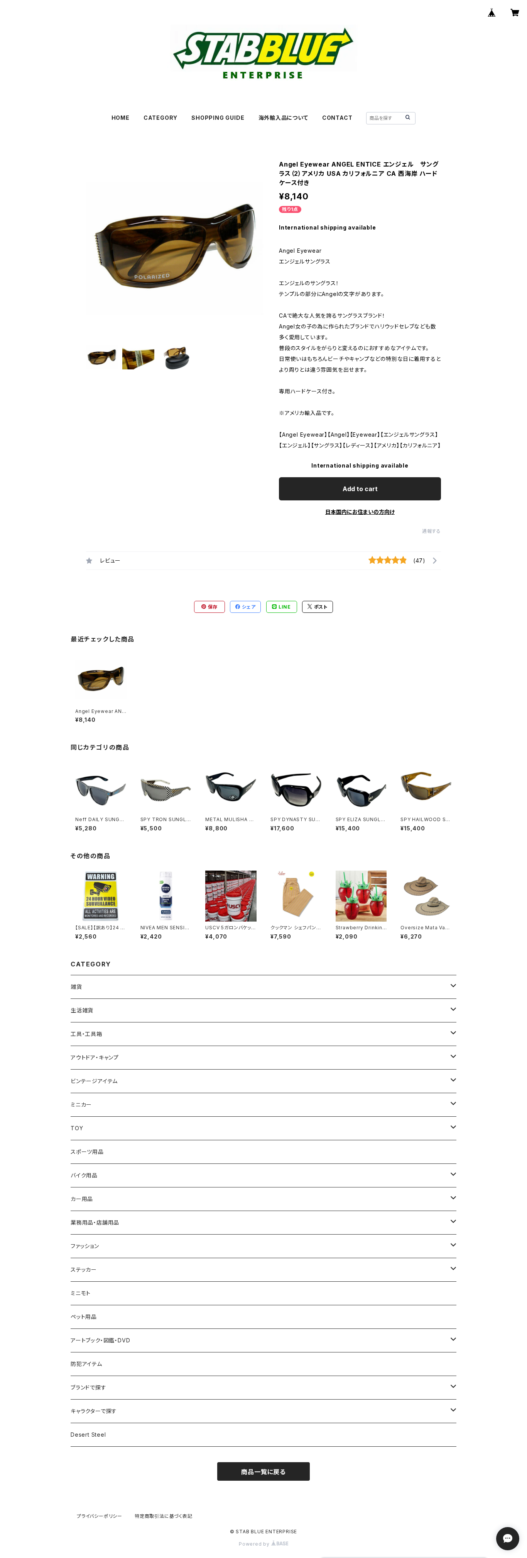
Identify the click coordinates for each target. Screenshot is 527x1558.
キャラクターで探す (94, 1411)
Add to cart (360, 489)
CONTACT (337, 117)
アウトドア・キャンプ (95, 1057)
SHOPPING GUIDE (217, 117)
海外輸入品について (283, 117)
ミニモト (81, 1293)
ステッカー (84, 1269)
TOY (77, 1128)
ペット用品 (84, 1316)
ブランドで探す (88, 1387)
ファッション (85, 1246)
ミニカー (81, 1104)
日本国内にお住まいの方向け (360, 512)
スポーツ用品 (87, 1151)
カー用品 (82, 1199)
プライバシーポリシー (99, 1516)
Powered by (255, 1544)
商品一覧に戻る (263, 1472)
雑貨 (76, 986)
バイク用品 (84, 1175)
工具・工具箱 (86, 1034)
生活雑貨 (82, 1010)
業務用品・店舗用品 (95, 1222)
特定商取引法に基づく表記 (164, 1516)
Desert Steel (88, 1434)
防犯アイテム (86, 1364)
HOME (120, 117)
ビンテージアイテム (94, 1081)
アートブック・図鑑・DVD (100, 1340)
